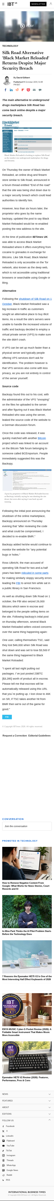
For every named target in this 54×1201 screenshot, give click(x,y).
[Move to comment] (40, 90)
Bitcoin (42, 438)
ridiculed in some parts (34, 572)
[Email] (34, 90)
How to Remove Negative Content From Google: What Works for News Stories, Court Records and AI (25, 886)
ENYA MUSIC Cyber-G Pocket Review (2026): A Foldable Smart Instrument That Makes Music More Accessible (26, 1032)
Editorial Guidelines (39, 735)
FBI (18, 583)
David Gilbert (23, 77)
